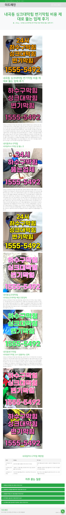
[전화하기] (63, 511)
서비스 (55, 4)
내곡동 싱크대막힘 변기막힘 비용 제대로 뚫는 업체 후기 (37, 23)
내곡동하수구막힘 (22, 364)
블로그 (59, 4)
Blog (17, 23)
